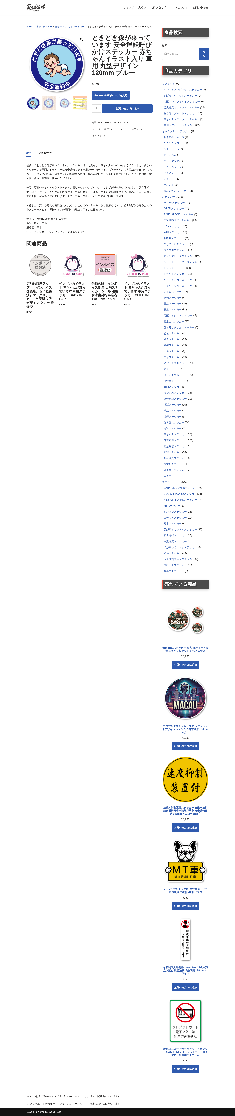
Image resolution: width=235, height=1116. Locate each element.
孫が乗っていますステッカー (69, 26)
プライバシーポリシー (72, 1103)
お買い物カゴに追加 (127, 108)
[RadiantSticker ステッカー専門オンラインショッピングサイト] (36, 7)
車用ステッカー (44, 26)
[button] (81, 39)
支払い (142, 7)
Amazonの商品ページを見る (110, 95)
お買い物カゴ (158, 7)
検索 (164, 45)
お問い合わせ (200, 7)
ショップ (129, 7)
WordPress (55, 1112)
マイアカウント (179, 7)
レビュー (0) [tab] (45, 152)
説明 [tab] (28, 152)
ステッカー (102, 136)
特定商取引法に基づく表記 (105, 1103)
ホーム (29, 26)
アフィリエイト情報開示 (41, 1103)
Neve (29, 1112)
